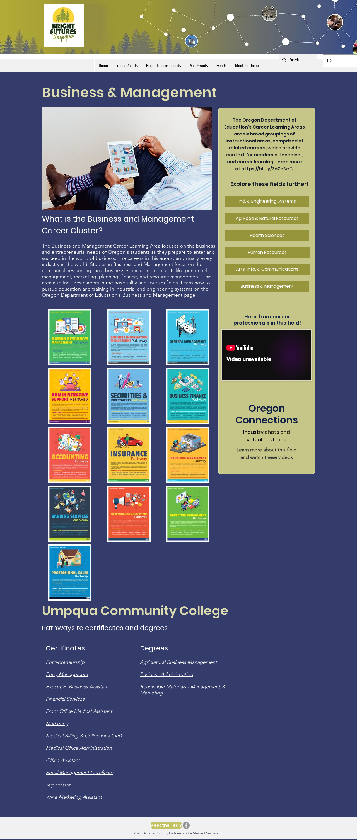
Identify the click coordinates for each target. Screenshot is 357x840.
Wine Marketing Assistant (74, 797)
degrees (154, 627)
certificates (104, 627)
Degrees (154, 648)
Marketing (57, 723)
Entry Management (67, 674)
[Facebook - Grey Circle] (186, 825)
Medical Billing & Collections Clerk (84, 736)
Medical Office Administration (79, 748)
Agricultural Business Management (178, 662)
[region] (127, 158)
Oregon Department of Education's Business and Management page (118, 295)
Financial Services (65, 699)
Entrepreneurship (65, 662)
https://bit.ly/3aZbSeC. (267, 169)
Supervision (58, 785)
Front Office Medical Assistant (79, 711)
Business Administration (166, 674)
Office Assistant (63, 760)
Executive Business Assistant (77, 687)
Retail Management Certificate (79, 772)
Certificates (65, 648)
